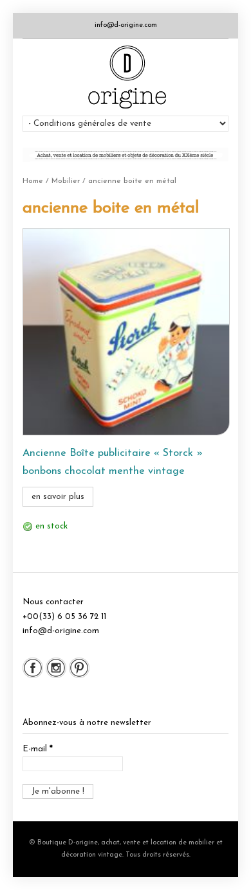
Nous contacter (53, 602)
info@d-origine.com (126, 25)
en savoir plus (58, 497)
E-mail (38, 749)
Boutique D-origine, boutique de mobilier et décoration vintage (126, 77)
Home (33, 181)
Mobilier (65, 181)
